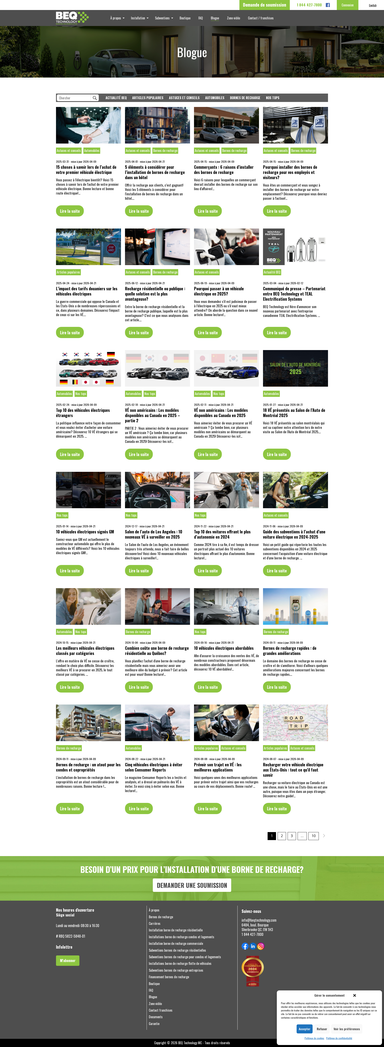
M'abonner (67, 960)
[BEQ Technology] (84, 18)
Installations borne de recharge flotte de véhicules (180, 963)
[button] (355, 995)
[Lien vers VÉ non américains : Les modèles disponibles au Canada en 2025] (226, 368)
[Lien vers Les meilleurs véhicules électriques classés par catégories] (88, 606)
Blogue (215, 18)
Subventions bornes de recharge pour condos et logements (185, 957)
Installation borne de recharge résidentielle (176, 930)
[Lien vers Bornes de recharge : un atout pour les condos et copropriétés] (88, 723)
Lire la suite (70, 211)
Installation (138, 18)
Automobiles (214, 98)
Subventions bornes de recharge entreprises (176, 970)
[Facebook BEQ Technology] (328, 5)
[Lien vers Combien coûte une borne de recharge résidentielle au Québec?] (157, 606)
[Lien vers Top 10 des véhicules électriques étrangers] (88, 368)
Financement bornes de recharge (169, 977)
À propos (115, 18)
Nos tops (272, 98)
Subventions (162, 18)
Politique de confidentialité (339, 1038)
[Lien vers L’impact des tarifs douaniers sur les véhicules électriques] (88, 247)
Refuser (322, 1029)
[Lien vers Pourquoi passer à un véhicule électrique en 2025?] (226, 247)
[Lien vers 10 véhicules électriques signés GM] (88, 490)
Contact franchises (160, 1010)
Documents (156, 1017)
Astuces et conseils (184, 98)
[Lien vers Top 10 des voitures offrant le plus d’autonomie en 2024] (226, 490)
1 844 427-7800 (309, 5)
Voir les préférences (347, 1029)
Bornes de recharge (245, 98)
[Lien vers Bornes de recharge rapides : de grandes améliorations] (295, 606)
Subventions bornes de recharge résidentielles (177, 950)
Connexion (348, 5)
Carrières (154, 923)
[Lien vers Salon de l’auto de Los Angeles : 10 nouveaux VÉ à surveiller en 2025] (157, 490)
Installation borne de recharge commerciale (176, 943)
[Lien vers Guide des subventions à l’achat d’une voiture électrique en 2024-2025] (295, 490)
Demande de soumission (264, 4)
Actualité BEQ (116, 98)
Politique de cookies (314, 1038)
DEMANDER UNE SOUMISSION (192, 885)
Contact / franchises (261, 18)
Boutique (185, 18)
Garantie (154, 1024)
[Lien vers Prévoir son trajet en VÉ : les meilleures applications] (226, 723)
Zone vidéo (233, 18)
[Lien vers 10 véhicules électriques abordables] (226, 606)
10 (314, 835)
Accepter (304, 1029)
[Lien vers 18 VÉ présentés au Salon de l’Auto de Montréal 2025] (295, 368)
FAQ (200, 18)
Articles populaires (147, 98)
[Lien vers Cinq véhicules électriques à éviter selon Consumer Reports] (157, 723)
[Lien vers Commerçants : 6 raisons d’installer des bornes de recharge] (226, 125)
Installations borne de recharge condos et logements (181, 937)
